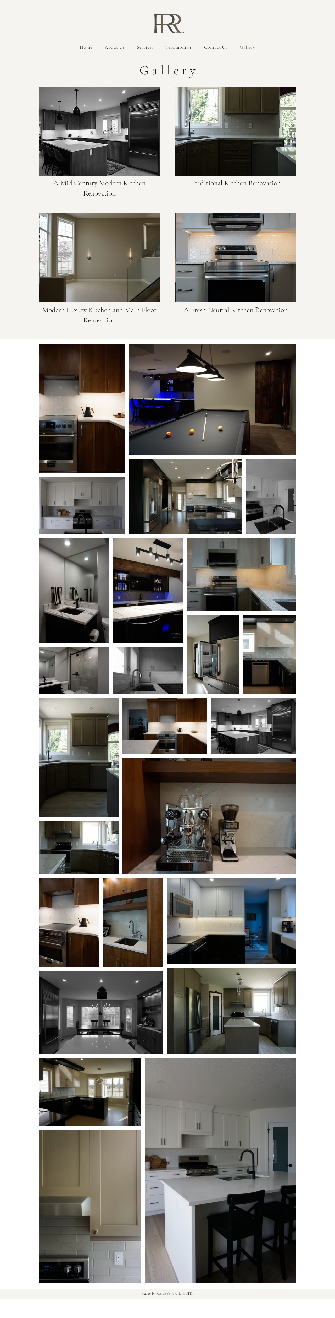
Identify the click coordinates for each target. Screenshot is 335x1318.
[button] (99, 131)
